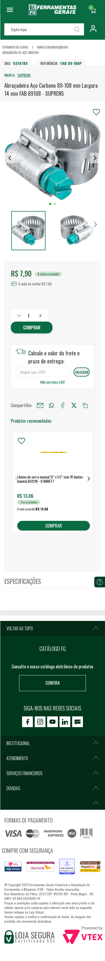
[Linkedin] (65, 721)
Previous (16, 479)
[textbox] (44, 29)
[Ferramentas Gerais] (52, 13)
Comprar (31, 327)
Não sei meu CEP (52, 382)
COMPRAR (53, 525)
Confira (53, 683)
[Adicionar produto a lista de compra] (96, 112)
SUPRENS (24, 75)
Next (89, 479)
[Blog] (77, 721)
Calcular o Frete (43, 372)
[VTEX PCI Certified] (13, 864)
